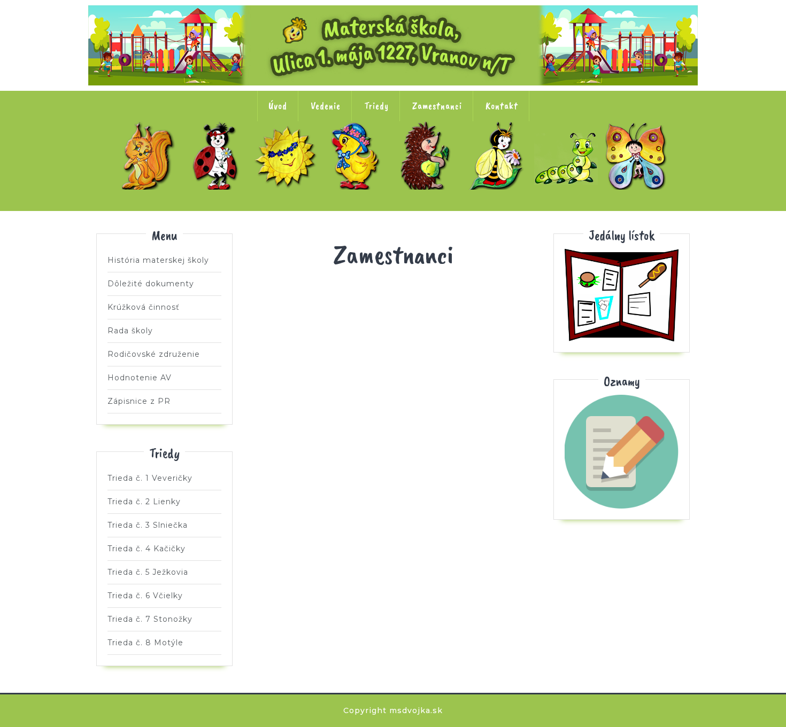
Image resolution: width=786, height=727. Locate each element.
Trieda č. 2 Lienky (218, 155)
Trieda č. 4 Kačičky (358, 155)
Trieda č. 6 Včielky (498, 155)
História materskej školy (158, 260)
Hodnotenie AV (139, 377)
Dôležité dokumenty (150, 283)
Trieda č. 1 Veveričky (148, 155)
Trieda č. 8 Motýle (638, 155)
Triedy (376, 106)
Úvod (277, 106)
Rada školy (130, 330)
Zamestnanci (437, 106)
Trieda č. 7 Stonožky (568, 155)
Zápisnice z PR (139, 401)
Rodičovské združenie (153, 354)
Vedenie (326, 106)
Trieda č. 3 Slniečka (288, 155)
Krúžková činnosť (143, 307)
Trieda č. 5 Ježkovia (428, 155)
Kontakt (502, 106)
